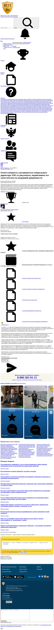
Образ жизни (13, 108)
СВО (40, 109)
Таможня (43, 110)
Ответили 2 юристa (5, 481)
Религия (29, 109)
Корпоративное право (39, 104)
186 (48, 340)
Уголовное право (12, 112)
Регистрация (23, 383)
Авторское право (22, 99)
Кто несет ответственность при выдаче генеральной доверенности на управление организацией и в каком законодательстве (25, 491)
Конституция (30, 104)
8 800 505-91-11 (5, 324)
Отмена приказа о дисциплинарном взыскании (27, 445)
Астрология (48, 99)
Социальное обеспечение (7, 110)
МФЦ (14, 106)
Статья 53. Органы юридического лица (31, 278)
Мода (2, 106)
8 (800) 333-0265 (27, 42)
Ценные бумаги (26, 112)
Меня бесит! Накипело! (47, 105)
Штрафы (32, 112)
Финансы (19, 112)
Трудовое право (4, 112)
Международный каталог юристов (9, 566)
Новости (3, 108)
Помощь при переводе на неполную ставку (26, 455)
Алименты (29, 99)
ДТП (25, 101)
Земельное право (17, 103)
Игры (22, 103)
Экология (36, 112)
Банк (2, 100)
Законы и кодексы (23, 569)
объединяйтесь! (14, 15)
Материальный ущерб (31, 105)
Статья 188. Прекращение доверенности (31, 310)
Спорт (23, 110)
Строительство (35, 110)
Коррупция (47, 104)
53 (13, 336)
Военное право (23, 100)
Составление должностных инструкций (45, 455)
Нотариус (7, 108)
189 (17, 347)
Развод (25, 109)
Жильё (38, 101)
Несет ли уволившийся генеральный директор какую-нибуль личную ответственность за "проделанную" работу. (22, 519)
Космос (2, 105)
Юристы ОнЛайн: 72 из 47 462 (8, 383)
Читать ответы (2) (10, 191)
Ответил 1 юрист (5, 468)
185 (10, 327)
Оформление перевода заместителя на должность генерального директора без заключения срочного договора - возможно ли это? (24, 505)
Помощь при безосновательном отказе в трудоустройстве (26, 451)
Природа (14, 109)
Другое (22, 101)
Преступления (8, 109)
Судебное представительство (27, 447)
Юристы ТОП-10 (7, 43)
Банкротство (6, 100)
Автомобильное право (12, 99)
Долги (9, 101)
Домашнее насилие (15, 101)
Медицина (39, 105)
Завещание (42, 101)
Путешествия (20, 109)
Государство (44, 100)
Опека (29, 108)
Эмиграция (42, 112)
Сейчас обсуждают (7, 44)
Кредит (10, 105)
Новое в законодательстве (44, 106)
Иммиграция (27, 103)
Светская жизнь (35, 109)
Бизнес (11, 100)
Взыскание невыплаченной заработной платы (9, 448)
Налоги (18, 106)
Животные (33, 101)
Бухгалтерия (16, 100)
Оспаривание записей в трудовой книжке (7, 455)
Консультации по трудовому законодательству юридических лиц (44, 451)
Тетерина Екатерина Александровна (9, 209)
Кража (6, 105)
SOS (4, 48)
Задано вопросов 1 (5, 168)
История (18, 104)
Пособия (47, 108)
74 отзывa (25, 221)
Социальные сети (17, 110)
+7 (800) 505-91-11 (6, 593)
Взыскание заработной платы (9, 444)
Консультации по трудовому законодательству (43, 446)
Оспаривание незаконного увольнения (8, 451)
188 (5, 342)
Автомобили (4, 99)
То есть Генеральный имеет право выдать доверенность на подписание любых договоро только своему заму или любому (25, 498)
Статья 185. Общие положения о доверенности (33, 289)
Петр (2, 166)
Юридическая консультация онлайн (9, 16)
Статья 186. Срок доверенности (29, 300)
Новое (6, 46)
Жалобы (29, 101)
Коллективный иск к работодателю (24, 449)
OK (1, 628)
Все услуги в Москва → (6, 458)
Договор (5, 101)
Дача (2, 101)
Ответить (3, 191)
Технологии (48, 110)
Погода (38, 108)
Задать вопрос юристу (6, 231)
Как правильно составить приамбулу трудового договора (18, 471)
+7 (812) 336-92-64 (6, 597)
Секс (42, 109)
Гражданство (50, 100)
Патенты (33, 108)
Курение (23, 105)
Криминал (14, 105)
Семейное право (48, 109)
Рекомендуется (4, 203)
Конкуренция (23, 104)
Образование (19, 108)
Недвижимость (29, 106)
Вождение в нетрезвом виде (34, 100)
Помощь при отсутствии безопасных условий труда (27, 453)
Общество (25, 108)
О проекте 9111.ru (23, 571)
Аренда (44, 99)
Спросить (12, 436)
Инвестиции (41, 103)
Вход (2, 41)
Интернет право (12, 104)
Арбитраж (39, 99)
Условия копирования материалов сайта (14, 590)
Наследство (22, 106)
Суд (40, 110)
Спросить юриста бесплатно (7, 38)
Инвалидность (34, 103)
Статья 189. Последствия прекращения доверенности (35, 321)
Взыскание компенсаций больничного (7, 446)
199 (10, 557)
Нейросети (35, 106)
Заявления (10, 103)
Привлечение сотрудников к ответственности (43, 454)
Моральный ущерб (8, 106)
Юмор (46, 112)
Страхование (28, 110)
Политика (42, 108)
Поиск (17, 383)
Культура (19, 105)
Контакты (39, 566)
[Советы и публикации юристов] (8, 14)
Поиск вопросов (22, 566)
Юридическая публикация (7, 113)
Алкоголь (34, 99)
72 (9, 556)
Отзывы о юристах (6, 569)
